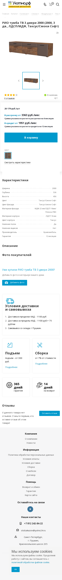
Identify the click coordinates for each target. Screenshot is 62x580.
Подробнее (11, 367)
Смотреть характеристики (17, 162)
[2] (8, 95)
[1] (5, 95)
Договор (31, 475)
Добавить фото (17, 282)
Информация (31, 449)
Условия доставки (31, 462)
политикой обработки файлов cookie (30, 562)
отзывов (9, 98)
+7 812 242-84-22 (33, 523)
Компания (31, 433)
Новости (31, 442)
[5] (16, 95)
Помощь (31, 481)
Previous (19, 81)
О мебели (31, 470)
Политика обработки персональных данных (31, 454)
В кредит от (11, 123)
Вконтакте (30, 509)
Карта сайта (31, 495)
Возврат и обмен (31, 486)
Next (43, 81)
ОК (15, 569)
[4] (14, 95)
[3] (11, 95)
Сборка (31, 466)
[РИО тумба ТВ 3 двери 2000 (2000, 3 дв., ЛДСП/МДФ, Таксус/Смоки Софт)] (31, 49)
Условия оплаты (31, 458)
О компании (31, 438)
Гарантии (31, 491)
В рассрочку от (12, 115)
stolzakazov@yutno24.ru (33, 530)
